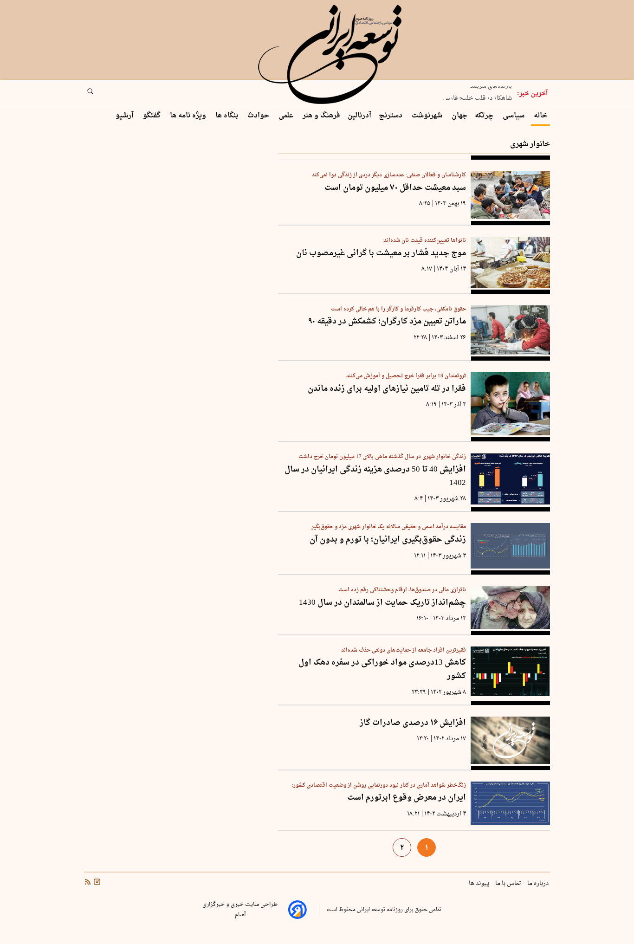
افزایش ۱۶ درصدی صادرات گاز (413, 723)
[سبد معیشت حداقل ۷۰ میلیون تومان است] (510, 195)
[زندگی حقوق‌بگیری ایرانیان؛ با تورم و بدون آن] (510, 546)
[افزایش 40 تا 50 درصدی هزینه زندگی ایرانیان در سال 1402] (510, 478)
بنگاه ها (227, 116)
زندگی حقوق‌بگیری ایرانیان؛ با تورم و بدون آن (388, 540)
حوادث (259, 116)
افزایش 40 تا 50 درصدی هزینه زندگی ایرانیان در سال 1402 (375, 476)
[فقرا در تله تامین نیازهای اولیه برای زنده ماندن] (510, 403)
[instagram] (96, 883)
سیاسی (514, 116)
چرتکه (485, 116)
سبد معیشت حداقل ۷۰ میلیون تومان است (395, 188)
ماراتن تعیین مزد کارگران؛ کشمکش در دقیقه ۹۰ (387, 322)
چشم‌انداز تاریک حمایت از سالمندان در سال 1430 (382, 603)
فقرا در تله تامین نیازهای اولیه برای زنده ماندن (387, 389)
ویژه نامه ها (189, 116)
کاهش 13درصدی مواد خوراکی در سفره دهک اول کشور (382, 669)
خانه (540, 116)
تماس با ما (509, 883)
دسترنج (391, 116)
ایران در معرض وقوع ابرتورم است (406, 798)
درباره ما (538, 883)
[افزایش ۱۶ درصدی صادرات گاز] (510, 740)
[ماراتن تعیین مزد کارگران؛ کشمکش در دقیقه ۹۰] (510, 330)
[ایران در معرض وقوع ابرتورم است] (510, 803)
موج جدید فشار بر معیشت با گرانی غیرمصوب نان (381, 253)
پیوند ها (480, 883)
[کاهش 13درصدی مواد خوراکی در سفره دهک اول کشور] (510, 672)
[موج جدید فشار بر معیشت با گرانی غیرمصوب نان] (510, 262)
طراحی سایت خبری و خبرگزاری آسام (240, 909)
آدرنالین (359, 116)
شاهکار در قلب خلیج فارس (477, 95)
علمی (286, 116)
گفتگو (152, 116)
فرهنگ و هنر (321, 116)
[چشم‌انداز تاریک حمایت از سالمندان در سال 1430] (510, 607)
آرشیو (126, 116)
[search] (99, 94)
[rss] (87, 883)
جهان (459, 116)
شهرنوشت (428, 116)
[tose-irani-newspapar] (331, 55)
